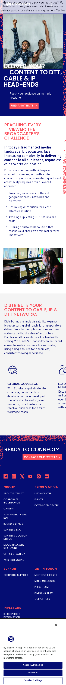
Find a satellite (22, 106)
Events (38, 499)
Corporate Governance (12, 501)
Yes (58, 10)
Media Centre (42, 493)
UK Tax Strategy (14, 554)
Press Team (41, 587)
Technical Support (16, 575)
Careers (9, 508)
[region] (33, 651)
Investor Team (43, 593)
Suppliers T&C (12, 529)
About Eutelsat (14, 493)
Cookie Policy (31, 658)
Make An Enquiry (44, 581)
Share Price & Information (12, 615)
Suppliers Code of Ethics (15, 537)
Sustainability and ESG (15, 516)
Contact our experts (40, 457)
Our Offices (42, 599)
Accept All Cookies (33, 665)
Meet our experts (45, 575)
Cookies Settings (33, 680)
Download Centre (46, 505)
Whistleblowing (14, 560)
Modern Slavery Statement (14, 546)
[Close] (56, 625)
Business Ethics (13, 523)
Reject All (33, 672)
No (63, 10)
